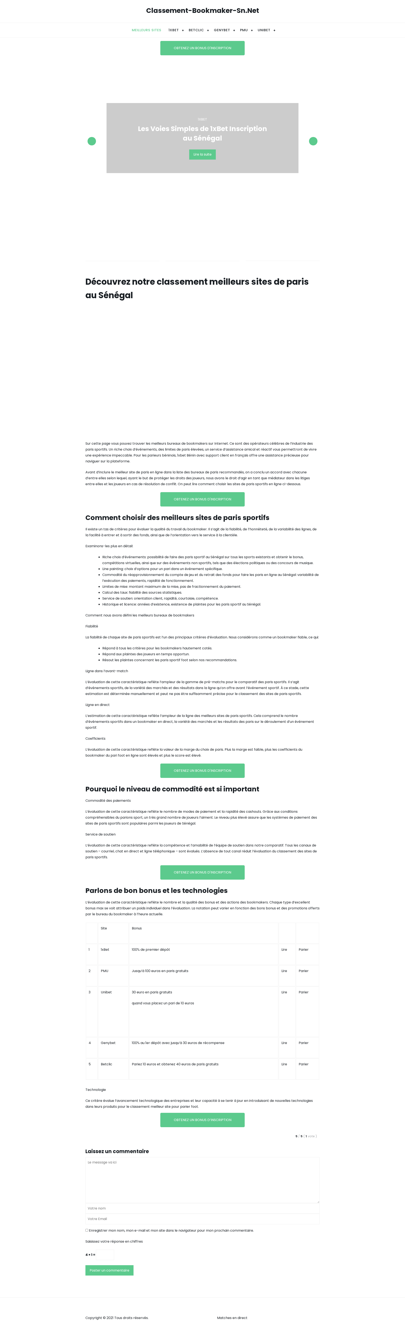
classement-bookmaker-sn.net (202, 10)
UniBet (264, 30)
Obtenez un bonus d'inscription (202, 48)
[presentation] (92, 141)
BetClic (196, 30)
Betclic (106, 1064)
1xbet (202, 119)
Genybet (222, 30)
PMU (244, 30)
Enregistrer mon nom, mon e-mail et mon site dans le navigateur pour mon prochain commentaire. (171, 1230)
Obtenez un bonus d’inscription (202, 1119)
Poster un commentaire (109, 1270)
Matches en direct (232, 1317)
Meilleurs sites (146, 30)
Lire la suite (202, 154)
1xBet (174, 30)
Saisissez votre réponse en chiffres (114, 1241)
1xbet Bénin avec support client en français (212, 455)
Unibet (106, 992)
